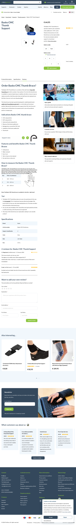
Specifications (17, 79)
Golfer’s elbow (61, 475)
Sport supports (4, 504)
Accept (50, 517)
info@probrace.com (6, 484)
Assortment (8, 17)
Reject (65, 517)
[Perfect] (11, 288)
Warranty (41, 486)
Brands (3, 508)
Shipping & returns (24, 482)
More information (52, 41)
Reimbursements (43, 484)
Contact (22, 475)
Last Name (23, 312)
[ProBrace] (5, 2)
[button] (2, 357)
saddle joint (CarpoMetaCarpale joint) (10, 104)
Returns (65, 12)
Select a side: (47, 45)
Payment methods (43, 480)
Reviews (24, 79)
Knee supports (23, 496)
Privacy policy (42, 478)
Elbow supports (24, 500)
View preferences (47, 520)
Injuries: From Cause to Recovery (65, 490)
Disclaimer (41, 490)
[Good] (9, 288)
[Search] (39, 2)
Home (2, 17)
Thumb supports (21, 17)
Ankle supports (23, 498)
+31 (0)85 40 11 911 (6, 486)
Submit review (32, 320)
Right (51, 48)
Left (46, 48)
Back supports (23, 502)
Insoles (19, 7)
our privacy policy (66, 512)
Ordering (41, 482)
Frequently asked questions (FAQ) (28, 486)
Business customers (24, 488)
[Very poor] (2, 288)
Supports (3, 7)
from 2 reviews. (69, 53)
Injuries (26, 7)
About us (46, 7)
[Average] (7, 288)
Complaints (42, 488)
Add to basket (53, 68)
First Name (4, 312)
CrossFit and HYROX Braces (64, 488)
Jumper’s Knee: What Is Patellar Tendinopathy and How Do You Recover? (65, 480)
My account (23, 480)
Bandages (3, 502)
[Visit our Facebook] (40, 501)
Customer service (57, 12)
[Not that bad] (4, 288)
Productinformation (6, 79)
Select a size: (50, 53)
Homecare (11, 7)
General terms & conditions (45, 475)
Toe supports (23, 504)
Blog (51, 7)
